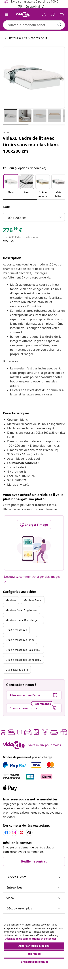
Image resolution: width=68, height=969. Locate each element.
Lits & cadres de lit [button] (17, 669)
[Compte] (44, 14)
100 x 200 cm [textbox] (16, 217)
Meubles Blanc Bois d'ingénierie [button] (25, 620)
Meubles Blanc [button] (33, 600)
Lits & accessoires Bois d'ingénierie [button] (25, 650)
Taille (6, 207)
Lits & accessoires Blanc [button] (20, 640)
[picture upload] (34, 550)
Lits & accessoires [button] (16, 630)
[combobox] (34, 25)
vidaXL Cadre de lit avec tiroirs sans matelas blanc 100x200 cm (31, 144)
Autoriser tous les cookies (33, 946)
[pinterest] (21, 832)
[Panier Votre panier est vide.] (61, 14)
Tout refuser (33, 953)
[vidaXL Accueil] (23, 14)
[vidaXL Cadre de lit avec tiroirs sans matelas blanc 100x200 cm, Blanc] (34, 77)
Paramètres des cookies (34, 961)
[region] (34, 942)
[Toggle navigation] (6, 14)
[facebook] (6, 832)
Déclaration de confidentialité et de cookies (30, 938)
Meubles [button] (11, 600)
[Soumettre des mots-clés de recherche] (59, 24)
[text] (12, 231)
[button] (11, 186)
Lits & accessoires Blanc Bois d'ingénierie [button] (25, 659)
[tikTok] (29, 832)
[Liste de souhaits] (53, 14)
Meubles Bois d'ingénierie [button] (21, 610)
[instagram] (14, 832)
